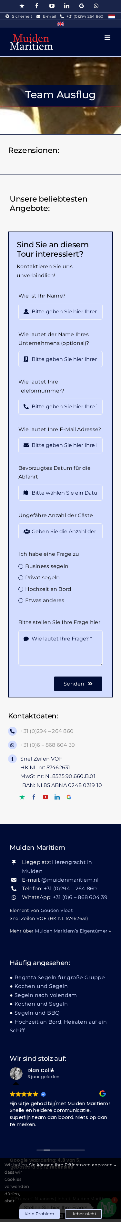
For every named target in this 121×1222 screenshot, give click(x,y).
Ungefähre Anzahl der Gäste (55, 515)
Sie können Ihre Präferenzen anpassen (71, 1164)
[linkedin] (57, 797)
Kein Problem (39, 1213)
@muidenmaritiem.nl (69, 880)
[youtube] (45, 797)
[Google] (69, 797)
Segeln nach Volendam (46, 995)
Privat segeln (42, 577)
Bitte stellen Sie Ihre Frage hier (59, 622)
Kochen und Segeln (41, 986)
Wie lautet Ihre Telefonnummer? (41, 386)
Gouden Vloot (57, 910)
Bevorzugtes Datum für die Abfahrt (54, 472)
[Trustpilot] (22, 797)
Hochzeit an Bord (48, 589)
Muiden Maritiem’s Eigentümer (71, 931)
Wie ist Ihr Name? (42, 296)
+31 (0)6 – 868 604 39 (47, 745)
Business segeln (46, 566)
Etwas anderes (44, 600)
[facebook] (33, 797)
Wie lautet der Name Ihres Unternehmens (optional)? (53, 338)
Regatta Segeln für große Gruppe (60, 977)
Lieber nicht (83, 1213)
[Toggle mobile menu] (108, 37)
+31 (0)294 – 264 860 (47, 731)
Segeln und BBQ (37, 1013)
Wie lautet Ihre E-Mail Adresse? (59, 429)
